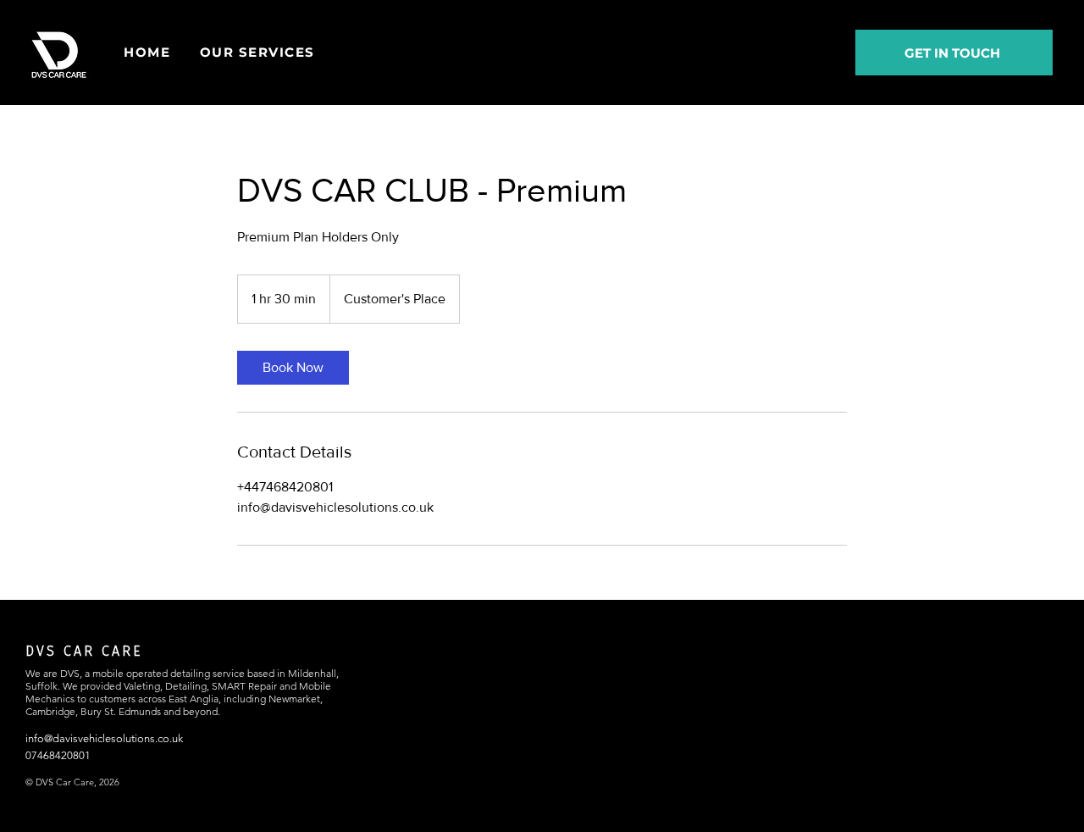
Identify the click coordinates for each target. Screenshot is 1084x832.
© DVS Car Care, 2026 (72, 782)
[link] (293, 368)
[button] (257, 52)
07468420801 (58, 755)
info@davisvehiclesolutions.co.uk (104, 738)
